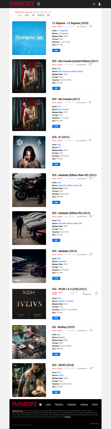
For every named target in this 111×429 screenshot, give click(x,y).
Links (48, 404)
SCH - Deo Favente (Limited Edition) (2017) (75, 61)
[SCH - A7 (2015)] (29, 152)
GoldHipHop (94, 424)
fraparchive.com (17, 411)
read (33, 15)
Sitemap (84, 404)
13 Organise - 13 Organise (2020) (70, 23)
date (19, 15)
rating (27, 15)
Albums (59, 27)
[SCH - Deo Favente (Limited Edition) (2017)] (29, 76)
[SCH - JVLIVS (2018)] (29, 380)
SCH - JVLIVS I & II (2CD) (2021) (69, 289)
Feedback (71, 404)
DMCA (95, 404)
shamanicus (83, 27)
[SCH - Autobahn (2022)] (29, 266)
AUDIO (54, 27)
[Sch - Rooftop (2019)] (29, 342)
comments (40, 15)
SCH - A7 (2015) (60, 137)
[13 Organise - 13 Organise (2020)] (29, 38)
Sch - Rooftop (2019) (63, 327)
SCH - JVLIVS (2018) (63, 365)
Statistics (59, 404)
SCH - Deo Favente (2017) (66, 99)
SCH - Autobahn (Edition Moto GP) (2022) (74, 175)
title (48, 15)
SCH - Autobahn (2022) (64, 251)
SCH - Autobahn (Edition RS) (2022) (71, 213)
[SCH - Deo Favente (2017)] (29, 114)
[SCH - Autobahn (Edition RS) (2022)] (29, 228)
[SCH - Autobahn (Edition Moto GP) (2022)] (29, 190)
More (56, 50)
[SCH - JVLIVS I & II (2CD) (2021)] (29, 304)
